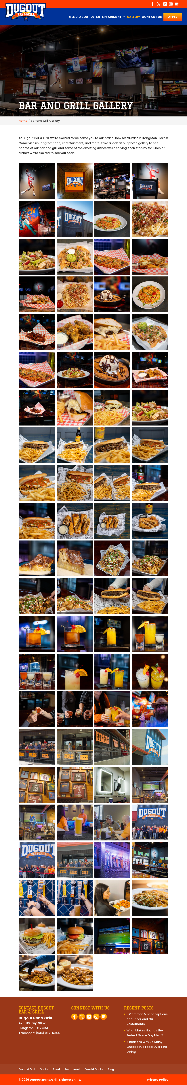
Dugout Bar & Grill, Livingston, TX (55, 1080)
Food (56, 1069)
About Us (87, 17)
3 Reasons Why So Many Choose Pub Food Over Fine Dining (147, 1047)
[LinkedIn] (165, 5)
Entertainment (109, 17)
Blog (111, 1069)
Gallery (133, 17)
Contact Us (152, 17)
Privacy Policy (157, 1080)
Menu (73, 17)
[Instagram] (171, 5)
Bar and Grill (27, 1069)
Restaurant (72, 1069)
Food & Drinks (94, 1069)
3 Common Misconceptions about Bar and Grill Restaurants (147, 1019)
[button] (37, 181)
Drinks (44, 1069)
